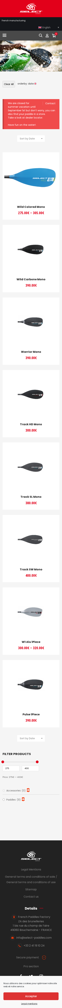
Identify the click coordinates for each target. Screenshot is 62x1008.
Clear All (9, 84)
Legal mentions (29, 1003)
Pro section (31, 966)
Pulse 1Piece (31, 714)
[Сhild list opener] (28, 790)
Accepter (31, 996)
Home (7, 58)
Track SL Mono (31, 496)
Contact (50, 103)
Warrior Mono (31, 351)
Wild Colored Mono (31, 207)
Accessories (16, 790)
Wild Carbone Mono (31, 279)
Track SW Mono (31, 569)
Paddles (13, 799)
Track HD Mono (31, 424)
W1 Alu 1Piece (31, 642)
